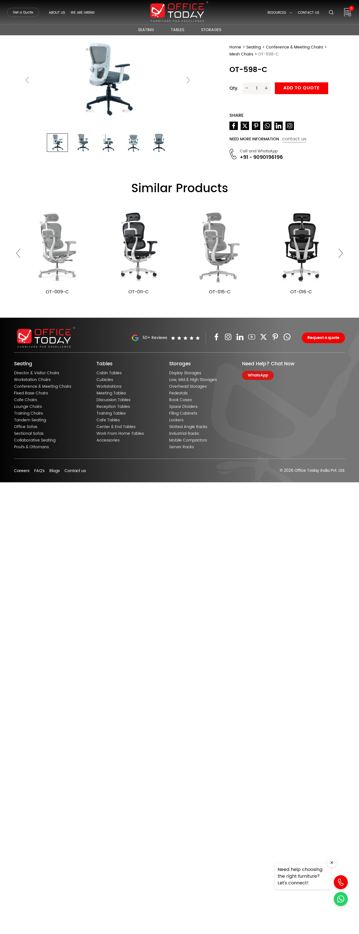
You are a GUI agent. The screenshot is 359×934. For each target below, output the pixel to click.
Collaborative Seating (35, 440)
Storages (211, 30)
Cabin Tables (109, 373)
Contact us (75, 471)
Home (235, 47)
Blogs (54, 471)
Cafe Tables (108, 420)
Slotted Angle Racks (188, 427)
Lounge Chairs (28, 407)
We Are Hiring (83, 12)
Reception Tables (113, 407)
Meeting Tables (111, 393)
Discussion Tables (113, 400)
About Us (57, 12)
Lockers (176, 420)
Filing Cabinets (183, 413)
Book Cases (180, 400)
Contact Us (308, 12)
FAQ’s (39, 471)
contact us (294, 139)
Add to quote (301, 88)
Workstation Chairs (32, 380)
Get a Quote (23, 12)
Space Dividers (183, 407)
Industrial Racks (184, 434)
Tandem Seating (30, 420)
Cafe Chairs (25, 400)
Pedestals (178, 393)
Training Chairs (28, 413)
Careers (21, 471)
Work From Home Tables (120, 434)
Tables (177, 30)
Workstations (108, 387)
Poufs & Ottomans (31, 447)
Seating (146, 30)
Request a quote (323, 338)
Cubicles (104, 380)
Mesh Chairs (241, 54)
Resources (277, 12)
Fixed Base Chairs (31, 393)
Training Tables (111, 413)
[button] (57, 142)
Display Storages (185, 373)
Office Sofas (25, 427)
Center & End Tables (115, 427)
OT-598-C (268, 54)
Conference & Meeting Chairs (294, 47)
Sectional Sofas (28, 434)
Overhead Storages (188, 387)
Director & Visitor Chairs (36, 373)
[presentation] (27, 80)
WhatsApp (258, 375)
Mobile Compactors (188, 440)
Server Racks (181, 447)
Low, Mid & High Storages (193, 380)
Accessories (107, 440)
